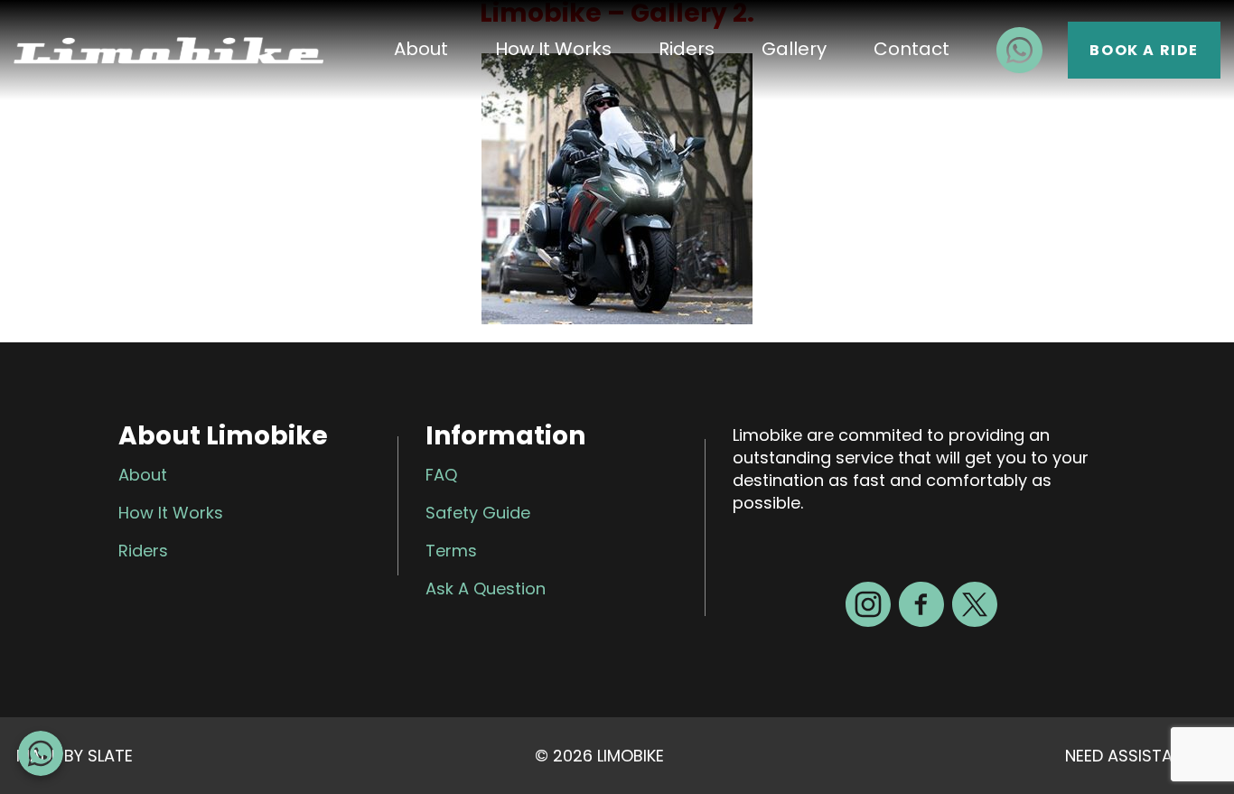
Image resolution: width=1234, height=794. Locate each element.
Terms (451, 550)
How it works (170, 512)
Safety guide (477, 512)
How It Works (553, 48)
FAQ (441, 474)
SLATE (110, 755)
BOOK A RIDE (1144, 50)
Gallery (794, 48)
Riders (687, 48)
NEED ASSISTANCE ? (1141, 755)
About (421, 48)
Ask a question (485, 588)
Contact (911, 48)
